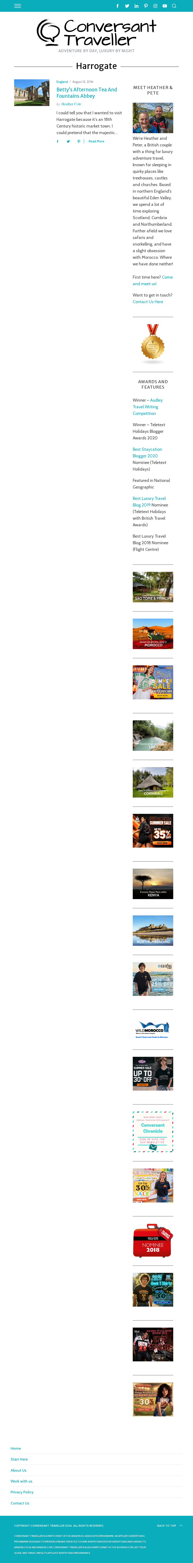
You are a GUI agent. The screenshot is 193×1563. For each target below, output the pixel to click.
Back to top (166, 1525)
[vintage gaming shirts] (153, 1360)
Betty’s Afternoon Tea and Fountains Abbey (86, 93)
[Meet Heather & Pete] (153, 131)
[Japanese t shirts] (153, 698)
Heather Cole (71, 103)
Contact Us (20, 1503)
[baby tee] (153, 1089)
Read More (96, 141)
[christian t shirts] (153, 994)
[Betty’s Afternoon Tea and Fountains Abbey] (31, 92)
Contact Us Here (148, 301)
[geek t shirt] (153, 1305)
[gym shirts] (153, 846)
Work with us (21, 1481)
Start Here (19, 1459)
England (62, 82)
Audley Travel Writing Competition (148, 407)
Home (16, 1448)
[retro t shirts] (153, 1415)
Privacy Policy (22, 1492)
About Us (18, 1470)
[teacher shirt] (153, 1201)
